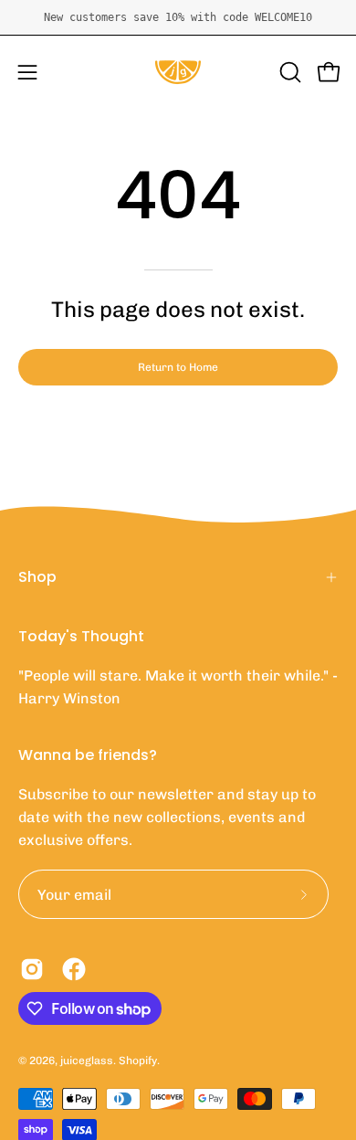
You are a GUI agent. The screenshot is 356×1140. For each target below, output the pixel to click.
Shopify (138, 1060)
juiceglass (86, 1060)
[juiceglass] (178, 72)
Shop (37, 576)
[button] (288, 72)
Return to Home (178, 367)
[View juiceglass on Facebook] (74, 969)
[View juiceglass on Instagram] (32, 969)
